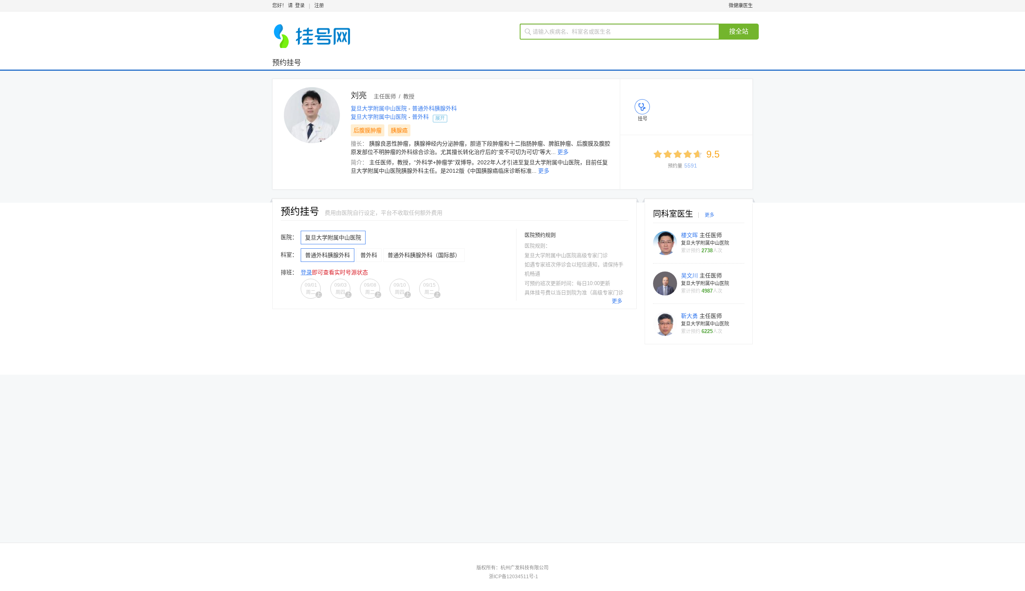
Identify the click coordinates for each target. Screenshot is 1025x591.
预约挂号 (286, 63)
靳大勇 (690, 316)
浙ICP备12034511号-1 (513, 576)
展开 (440, 118)
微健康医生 (741, 5)
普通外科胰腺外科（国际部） (424, 255)
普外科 (420, 117)
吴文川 (690, 275)
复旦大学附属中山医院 (379, 108)
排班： (289, 272)
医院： (289, 237)
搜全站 (738, 31)
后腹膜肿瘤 (368, 130)
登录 (300, 5)
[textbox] (624, 31)
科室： (289, 255)
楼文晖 (690, 235)
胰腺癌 (399, 130)
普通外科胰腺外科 (434, 108)
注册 (319, 5)
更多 (563, 152)
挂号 (642, 119)
